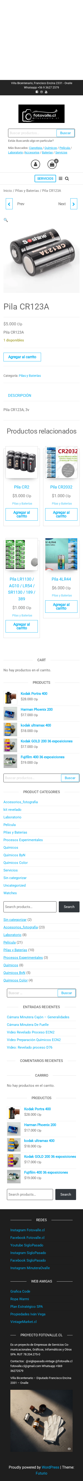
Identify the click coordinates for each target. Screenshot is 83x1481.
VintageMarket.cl (23, 1322)
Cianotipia (36, 148)
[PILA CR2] (9, 203)
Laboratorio (15, 152)
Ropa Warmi (19, 1299)
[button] (5, 220)
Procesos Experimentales (23, 840)
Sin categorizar (15, 878)
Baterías (47, 152)
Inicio (7, 191)
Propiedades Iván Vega (27, 1314)
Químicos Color (15, 863)
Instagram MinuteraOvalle (30, 1268)
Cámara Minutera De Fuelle (28, 1025)
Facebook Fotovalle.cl (27, 1238)
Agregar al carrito (22, 357)
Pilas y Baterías (27, 191)
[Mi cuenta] (35, 164)
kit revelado (12, 810)
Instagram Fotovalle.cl (27, 1230)
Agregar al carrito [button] (21, 514)
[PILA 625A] (73, 203)
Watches (10, 893)
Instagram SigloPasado (28, 1253)
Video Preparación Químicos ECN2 (34, 1040)
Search (69, 907)
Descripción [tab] (19, 395)
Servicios (61, 152)
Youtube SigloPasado (26, 1245)
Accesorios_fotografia (20, 802)
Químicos (50, 148)
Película (65, 148)
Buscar (65, 133)
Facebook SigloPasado (28, 1260)
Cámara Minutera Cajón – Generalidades (38, 1017)
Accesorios (32, 152)
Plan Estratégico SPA (26, 1307)
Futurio (41, 1473)
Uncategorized (14, 885)
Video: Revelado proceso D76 (29, 1047)
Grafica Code (20, 1291)
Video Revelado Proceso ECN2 (30, 1032)
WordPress (50, 1467)
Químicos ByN (14, 855)
